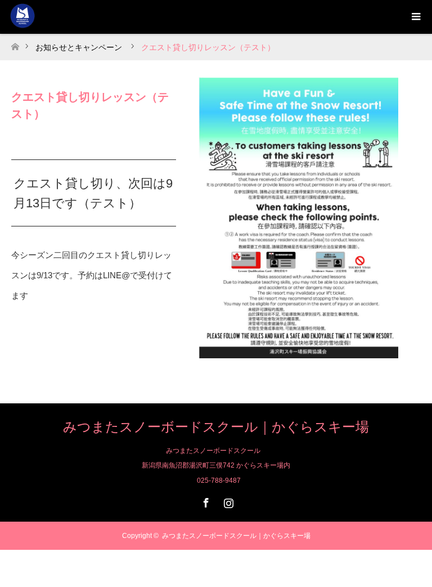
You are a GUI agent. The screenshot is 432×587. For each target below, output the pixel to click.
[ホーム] (15, 43)
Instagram (227, 500)
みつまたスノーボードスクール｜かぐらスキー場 (216, 426)
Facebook (204, 500)
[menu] (415, 17)
